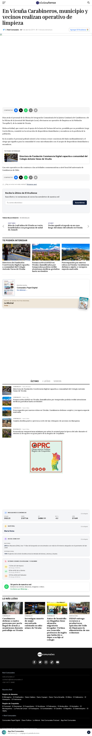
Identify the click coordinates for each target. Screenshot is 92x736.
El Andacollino (63, 706)
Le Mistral (36, 720)
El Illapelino (68, 709)
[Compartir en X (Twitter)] (21, 110)
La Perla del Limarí (20, 709)
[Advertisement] (46, 325)
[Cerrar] (88, 732)
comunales (25, 218)
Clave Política (26, 720)
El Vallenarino (78, 697)
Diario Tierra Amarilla (56, 697)
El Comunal (6, 706)
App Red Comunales (68, 720)
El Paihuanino (51, 706)
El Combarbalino (47, 709)
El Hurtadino (74, 706)
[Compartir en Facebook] (16, 110)
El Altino (69, 697)
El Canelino (58, 709)
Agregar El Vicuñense (78, 30)
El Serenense (17, 706)
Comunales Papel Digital (11, 720)
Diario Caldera (30, 697)
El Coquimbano (28, 706)
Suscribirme (80, 203)
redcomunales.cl (8, 677)
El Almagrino (7, 697)
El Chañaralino (18, 697)
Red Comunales (13, 30)
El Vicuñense (40, 706)
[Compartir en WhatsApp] (26, 110)
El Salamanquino (79, 709)
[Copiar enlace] (36, 110)
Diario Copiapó (42, 697)
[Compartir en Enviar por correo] (31, 110)
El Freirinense (16, 699)
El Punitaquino (34, 709)
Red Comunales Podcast (50, 720)
